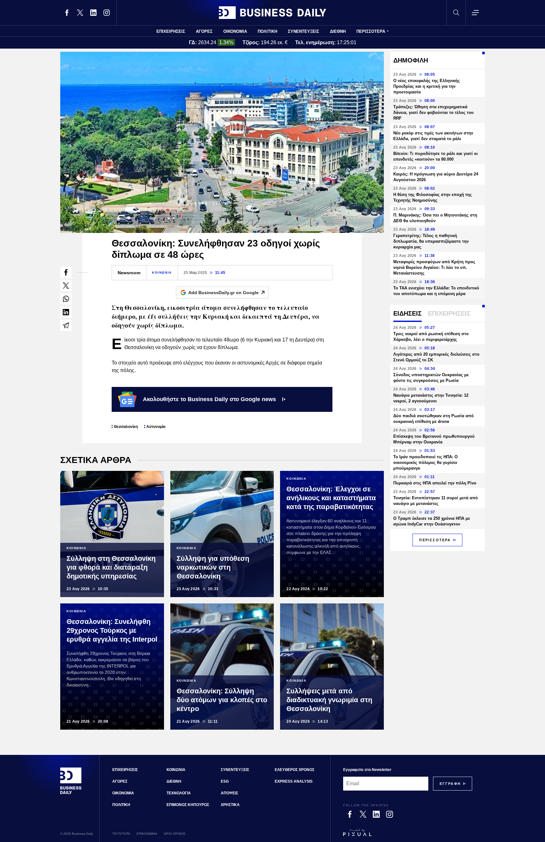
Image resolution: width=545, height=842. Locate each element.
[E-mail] (66, 325)
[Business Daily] (272, 12)
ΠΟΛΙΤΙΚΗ (267, 31)
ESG (225, 781)
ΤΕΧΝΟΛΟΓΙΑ (179, 793)
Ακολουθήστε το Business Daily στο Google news (209, 399)
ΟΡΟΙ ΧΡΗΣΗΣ (174, 833)
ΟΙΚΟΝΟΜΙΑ (235, 31)
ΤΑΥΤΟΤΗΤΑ (121, 833)
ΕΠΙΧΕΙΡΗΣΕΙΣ (170, 31)
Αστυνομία (155, 426)
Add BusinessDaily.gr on (223, 292)
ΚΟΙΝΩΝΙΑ (162, 272)
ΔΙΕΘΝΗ (338, 31)
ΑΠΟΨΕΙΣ (229, 793)
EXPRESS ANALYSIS (294, 781)
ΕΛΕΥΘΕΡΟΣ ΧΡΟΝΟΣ (294, 770)
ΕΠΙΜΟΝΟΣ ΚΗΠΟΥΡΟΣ (188, 805)
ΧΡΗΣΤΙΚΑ (230, 805)
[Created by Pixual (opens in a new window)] (408, 835)
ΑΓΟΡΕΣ (204, 31)
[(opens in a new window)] (66, 12)
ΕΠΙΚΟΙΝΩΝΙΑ (147, 833)
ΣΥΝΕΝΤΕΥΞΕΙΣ (303, 31)
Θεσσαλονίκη (126, 426)
